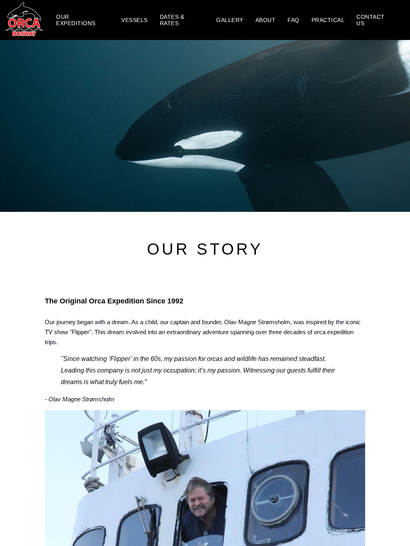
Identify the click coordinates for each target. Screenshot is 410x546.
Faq (293, 20)
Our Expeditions (76, 20)
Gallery (229, 20)
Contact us (370, 20)
